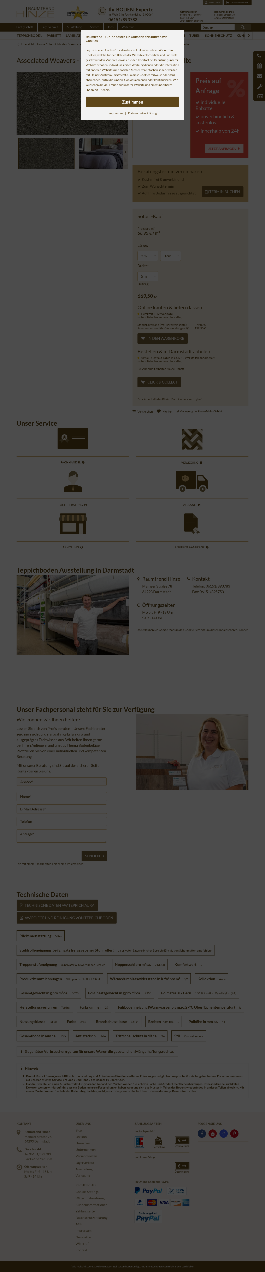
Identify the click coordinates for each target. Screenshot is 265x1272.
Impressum (115, 113)
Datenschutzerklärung (142, 113)
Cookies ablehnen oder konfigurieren (147, 80)
